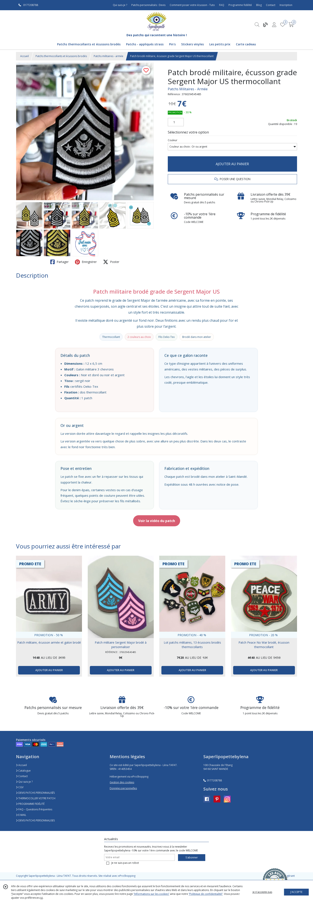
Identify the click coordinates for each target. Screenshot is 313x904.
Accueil (24, 56)
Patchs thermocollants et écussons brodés (61, 56)
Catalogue (24, 770)
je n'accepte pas (262, 892)
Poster (114, 262)
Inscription (286, 5)
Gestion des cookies (122, 782)
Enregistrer (89, 262)
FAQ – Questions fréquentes (35, 809)
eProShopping (126, 876)
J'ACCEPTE (296, 892)
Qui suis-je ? (25, 781)
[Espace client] (274, 24)
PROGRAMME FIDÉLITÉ (31, 804)
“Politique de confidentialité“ (206, 894)
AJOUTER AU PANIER (232, 164)
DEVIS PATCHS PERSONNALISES (36, 820)
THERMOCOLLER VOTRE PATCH (36, 798)
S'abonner (191, 857)
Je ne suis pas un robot (125, 863)
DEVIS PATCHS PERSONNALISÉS (36, 793)
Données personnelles (123, 788)
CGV (20, 787)
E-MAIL (22, 815)
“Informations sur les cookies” (151, 894)
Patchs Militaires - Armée (188, 89)
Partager (62, 262)
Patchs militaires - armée (108, 56)
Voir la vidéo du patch (156, 520)
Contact (270, 5)
